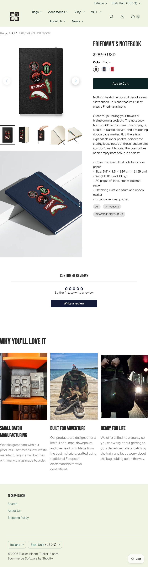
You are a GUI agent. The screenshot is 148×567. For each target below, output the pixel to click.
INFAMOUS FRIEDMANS (109, 214)
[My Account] (122, 16)
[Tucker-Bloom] (14, 16)
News (76, 21)
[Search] (111, 16)
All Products (112, 206)
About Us (56, 21)
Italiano (99, 3)
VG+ (94, 12)
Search (12, 504)
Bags (35, 12)
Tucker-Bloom (28, 554)
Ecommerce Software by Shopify (30, 558)
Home (4, 33)
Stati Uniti (124, 3)
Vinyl (77, 12)
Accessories (56, 12)
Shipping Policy (18, 517)
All (13, 33)
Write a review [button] (74, 303)
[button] (75, 81)
